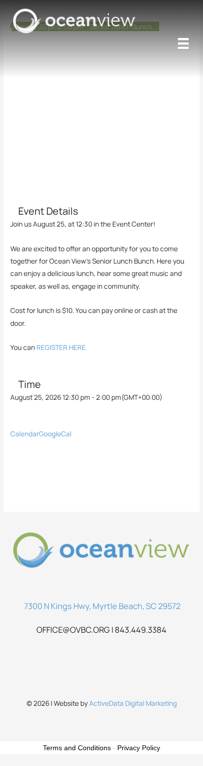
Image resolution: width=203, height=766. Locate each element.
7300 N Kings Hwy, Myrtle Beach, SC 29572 (102, 606)
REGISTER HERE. (61, 347)
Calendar (24, 433)
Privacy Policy (138, 748)
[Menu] (183, 43)
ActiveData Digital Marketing (133, 703)
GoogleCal (55, 433)
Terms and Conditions (77, 748)
